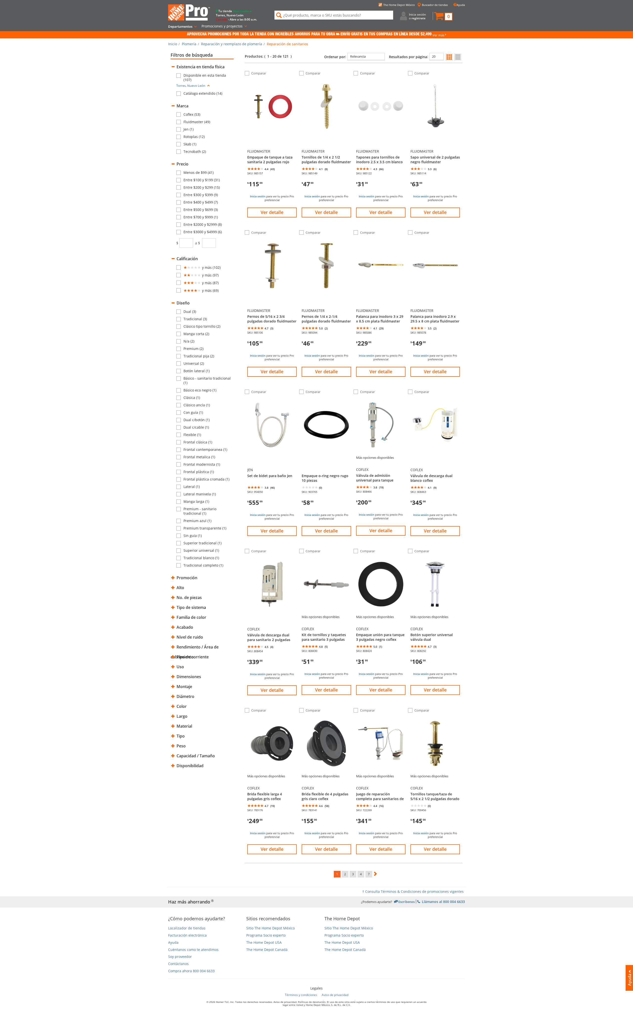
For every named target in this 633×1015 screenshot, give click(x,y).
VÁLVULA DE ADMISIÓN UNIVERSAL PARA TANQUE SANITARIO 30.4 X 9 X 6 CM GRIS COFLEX (380, 477)
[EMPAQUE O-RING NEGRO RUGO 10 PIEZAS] (326, 453)
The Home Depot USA (264, 943)
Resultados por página (408, 56)
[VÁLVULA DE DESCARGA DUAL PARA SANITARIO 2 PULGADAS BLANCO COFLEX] (272, 612)
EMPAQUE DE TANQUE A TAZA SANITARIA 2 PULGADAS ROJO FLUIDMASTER (270, 159)
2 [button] (345, 874)
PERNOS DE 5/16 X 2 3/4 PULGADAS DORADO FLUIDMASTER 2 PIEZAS (271, 318)
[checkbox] (205, 77)
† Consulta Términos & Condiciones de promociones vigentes (413, 891)
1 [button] (337, 874)
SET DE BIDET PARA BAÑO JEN (269, 475)
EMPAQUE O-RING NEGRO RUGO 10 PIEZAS (325, 478)
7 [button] (369, 874)
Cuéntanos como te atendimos (193, 950)
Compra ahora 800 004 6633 (191, 971)
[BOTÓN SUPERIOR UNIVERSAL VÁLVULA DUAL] (435, 612)
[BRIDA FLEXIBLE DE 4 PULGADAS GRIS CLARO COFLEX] (326, 772)
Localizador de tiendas (186, 928)
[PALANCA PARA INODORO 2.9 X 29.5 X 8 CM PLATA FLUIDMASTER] (435, 294)
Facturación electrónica (187, 935)
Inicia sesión (258, 196)
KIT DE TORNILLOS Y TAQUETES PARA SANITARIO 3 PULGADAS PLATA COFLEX (324, 637)
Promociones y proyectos (222, 26)
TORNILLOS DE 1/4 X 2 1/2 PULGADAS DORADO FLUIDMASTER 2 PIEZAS (326, 159)
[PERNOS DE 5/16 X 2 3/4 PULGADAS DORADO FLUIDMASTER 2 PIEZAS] (272, 294)
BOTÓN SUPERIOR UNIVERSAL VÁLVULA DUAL (431, 637)
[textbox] (186, 243)
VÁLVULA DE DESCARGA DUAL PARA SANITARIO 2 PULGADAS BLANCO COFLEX (268, 637)
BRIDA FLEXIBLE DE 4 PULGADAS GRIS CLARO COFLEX (325, 796)
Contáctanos (178, 964)
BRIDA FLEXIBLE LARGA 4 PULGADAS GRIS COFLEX (264, 796)
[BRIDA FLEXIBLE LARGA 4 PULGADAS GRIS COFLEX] (272, 772)
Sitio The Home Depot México (270, 928)
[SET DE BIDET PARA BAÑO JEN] (272, 453)
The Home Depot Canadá (267, 950)
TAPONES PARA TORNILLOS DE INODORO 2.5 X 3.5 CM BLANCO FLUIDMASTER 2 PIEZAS (379, 159)
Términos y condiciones (301, 995)
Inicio (172, 44)
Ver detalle (272, 212)
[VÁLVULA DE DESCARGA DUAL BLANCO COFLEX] (435, 453)
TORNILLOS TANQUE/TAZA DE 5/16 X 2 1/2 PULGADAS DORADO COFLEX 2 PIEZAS (434, 796)
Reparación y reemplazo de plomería (231, 44)
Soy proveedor (180, 957)
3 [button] (353, 874)
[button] (443, 17)
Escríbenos (406, 901)
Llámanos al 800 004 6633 (443, 901)
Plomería (189, 44)
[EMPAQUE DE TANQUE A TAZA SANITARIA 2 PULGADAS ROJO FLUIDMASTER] (272, 135)
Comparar (258, 73)
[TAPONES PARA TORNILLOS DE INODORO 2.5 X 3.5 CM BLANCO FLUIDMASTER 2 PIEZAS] (381, 135)
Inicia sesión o (417, 16)
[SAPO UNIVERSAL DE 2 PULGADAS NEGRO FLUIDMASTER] (435, 135)
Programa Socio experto (266, 935)
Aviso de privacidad (335, 995)
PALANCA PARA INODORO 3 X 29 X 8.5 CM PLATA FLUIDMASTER (379, 318)
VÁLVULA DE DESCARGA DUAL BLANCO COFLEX (431, 478)
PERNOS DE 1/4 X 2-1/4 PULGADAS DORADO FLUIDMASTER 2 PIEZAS (326, 318)
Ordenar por (334, 56)
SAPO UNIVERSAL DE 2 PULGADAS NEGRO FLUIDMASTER (435, 159)
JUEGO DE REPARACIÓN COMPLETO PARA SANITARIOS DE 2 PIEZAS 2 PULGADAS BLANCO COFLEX (380, 796)
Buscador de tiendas (435, 5)
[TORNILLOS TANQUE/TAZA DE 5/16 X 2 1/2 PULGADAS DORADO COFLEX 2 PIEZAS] (435, 772)
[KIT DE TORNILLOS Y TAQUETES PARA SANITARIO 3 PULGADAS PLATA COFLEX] (326, 612)
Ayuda (461, 5)
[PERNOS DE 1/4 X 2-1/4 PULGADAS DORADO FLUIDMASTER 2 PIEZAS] (326, 294)
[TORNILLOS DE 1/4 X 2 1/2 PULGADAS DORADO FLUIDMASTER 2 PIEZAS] (326, 135)
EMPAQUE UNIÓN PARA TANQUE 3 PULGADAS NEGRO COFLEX (380, 637)
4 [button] (361, 874)
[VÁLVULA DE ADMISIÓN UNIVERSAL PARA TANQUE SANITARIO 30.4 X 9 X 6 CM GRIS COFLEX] (381, 453)
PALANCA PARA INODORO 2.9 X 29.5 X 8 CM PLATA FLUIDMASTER (434, 318)
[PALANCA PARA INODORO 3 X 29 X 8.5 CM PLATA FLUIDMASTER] (381, 294)
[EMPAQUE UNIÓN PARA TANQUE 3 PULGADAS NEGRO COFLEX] (381, 612)
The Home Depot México (399, 5)
